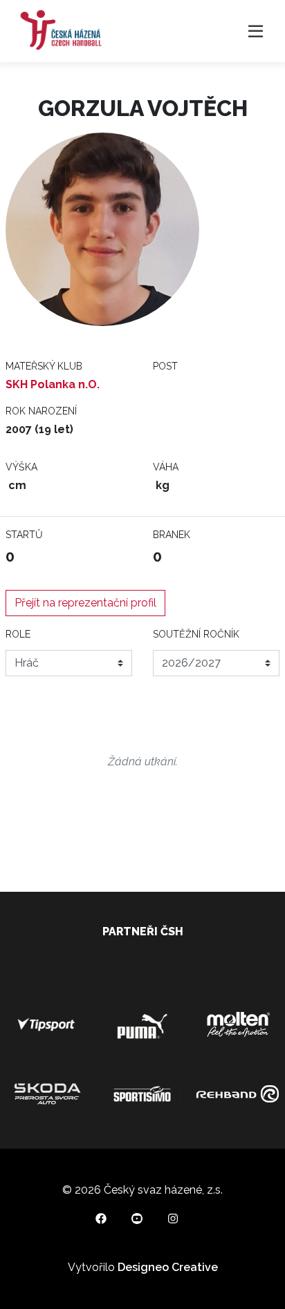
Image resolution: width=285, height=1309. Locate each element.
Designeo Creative (168, 1267)
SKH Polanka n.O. (53, 384)
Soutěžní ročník (196, 634)
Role (18, 634)
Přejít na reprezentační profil (85, 602)
